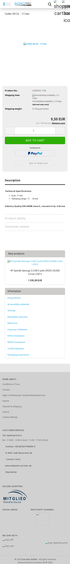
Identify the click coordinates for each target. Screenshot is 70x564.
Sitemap (11, 310)
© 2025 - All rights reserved (35, 559)
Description (12, 180)
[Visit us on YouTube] (16, 520)
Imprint (5, 401)
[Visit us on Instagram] (25, 520)
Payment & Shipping (11, 406)
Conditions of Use (11, 384)
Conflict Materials (15, 348)
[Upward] (61, 556)
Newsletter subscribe (17, 317)
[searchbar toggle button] (50, 4)
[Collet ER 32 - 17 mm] (35, 43)
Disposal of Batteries (17, 329)
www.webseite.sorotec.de (18, 465)
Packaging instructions (18, 355)
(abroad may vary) (40, 104)
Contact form (13, 459)
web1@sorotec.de (23, 453)
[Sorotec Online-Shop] (16, 4)
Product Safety (15, 218)
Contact (6, 390)
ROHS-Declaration (16, 336)
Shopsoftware (24, 562)
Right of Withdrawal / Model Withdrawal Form (23, 395)
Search (5, 412)
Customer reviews (17, 226)
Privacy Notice (14, 298)
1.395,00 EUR (35, 280)
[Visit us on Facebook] (6, 520)
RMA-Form (12, 323)
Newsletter (11, 472)
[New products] (62, 254)
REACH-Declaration (16, 342)
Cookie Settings (10, 417)
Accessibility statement (18, 304)
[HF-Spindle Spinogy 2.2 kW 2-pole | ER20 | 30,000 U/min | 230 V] (35, 263)
